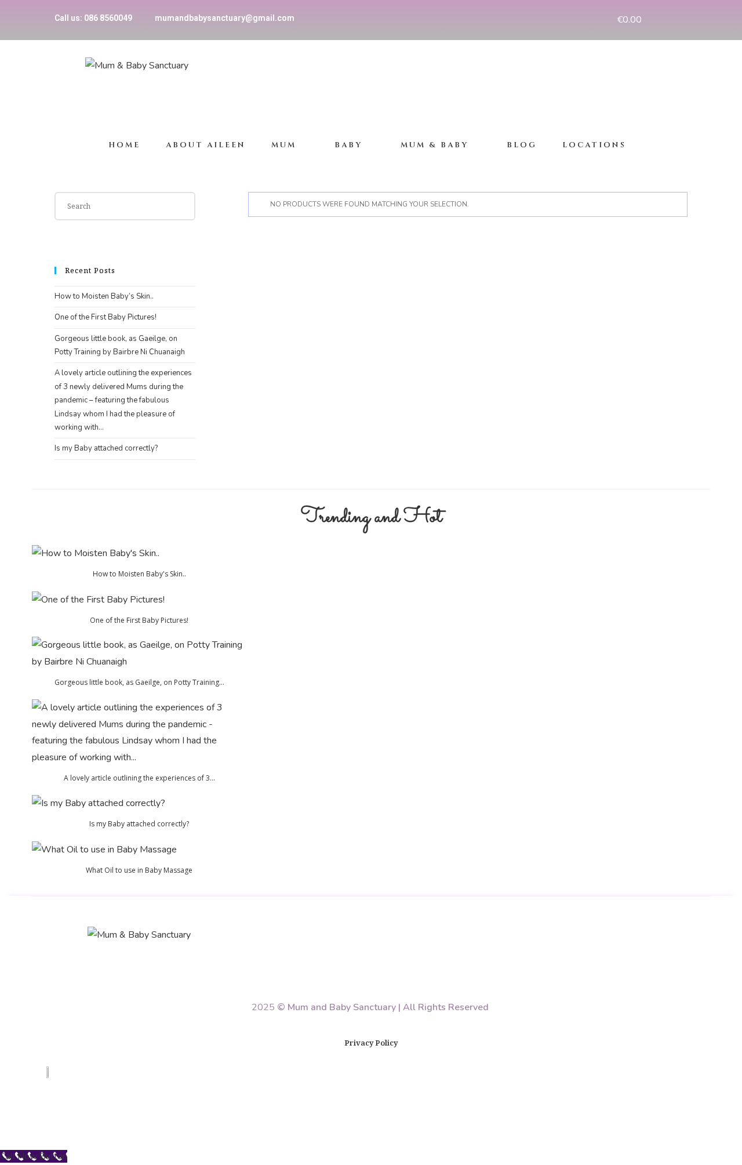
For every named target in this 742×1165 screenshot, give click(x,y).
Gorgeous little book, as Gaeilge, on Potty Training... (139, 682)
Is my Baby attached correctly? (106, 448)
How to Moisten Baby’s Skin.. (104, 296)
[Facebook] (663, 20)
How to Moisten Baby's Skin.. (139, 574)
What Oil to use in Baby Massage (139, 870)
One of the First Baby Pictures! (105, 317)
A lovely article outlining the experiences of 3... (139, 778)
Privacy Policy (371, 1042)
